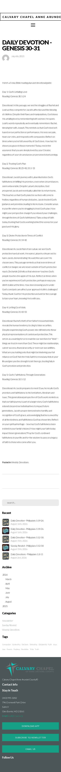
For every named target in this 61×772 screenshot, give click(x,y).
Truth (37, 649)
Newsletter (7, 620)
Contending (16, 644)
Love (3, 649)
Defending (33, 644)
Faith (50, 644)
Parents (9, 649)
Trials (32, 649)
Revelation (25, 649)
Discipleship (43, 644)
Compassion (6, 644)
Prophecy (16, 649)
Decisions (25, 644)
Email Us (30, 749)
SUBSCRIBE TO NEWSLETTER (30, 737)
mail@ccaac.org (12, 715)
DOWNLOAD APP (30, 726)
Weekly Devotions (20, 462)
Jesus (55, 644)
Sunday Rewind (9, 625)
